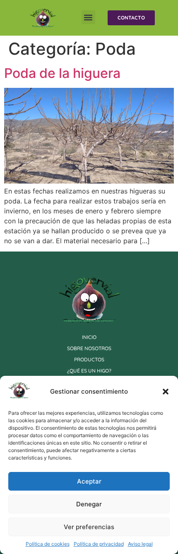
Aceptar (89, 481)
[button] (165, 391)
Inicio (89, 337)
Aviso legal (140, 544)
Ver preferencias (89, 527)
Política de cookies (48, 544)
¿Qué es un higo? (89, 371)
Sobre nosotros (89, 348)
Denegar (89, 504)
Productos (89, 359)
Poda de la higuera (62, 73)
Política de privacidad (99, 544)
